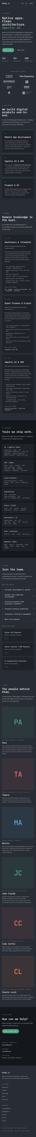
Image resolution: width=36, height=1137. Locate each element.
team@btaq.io (6, 1051)
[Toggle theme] (26, 3)
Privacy (4, 1121)
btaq (6, 3)
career (4, 1096)
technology (5, 1093)
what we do (5, 1087)
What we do (20, 50)
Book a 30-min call (10, 1031)
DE (22, 3)
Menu (31, 3)
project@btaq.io (7, 1045)
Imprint (4, 1117)
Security (4, 1114)
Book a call (8, 50)
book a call (5, 1099)
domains (4, 1090)
